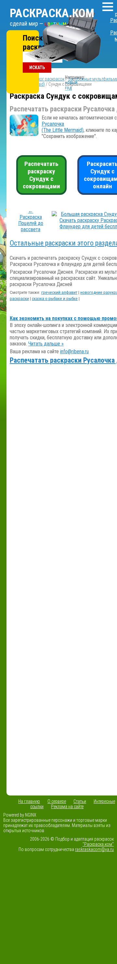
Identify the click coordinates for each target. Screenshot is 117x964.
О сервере (56, 801)
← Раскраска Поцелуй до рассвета (30, 220)
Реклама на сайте (67, 806)
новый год (71, 85)
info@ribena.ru (74, 351)
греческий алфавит (59, 292)
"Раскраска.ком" (98, 844)
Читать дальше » (46, 344)
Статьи (79, 801)
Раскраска (52, 13)
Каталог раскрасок (46, 78)
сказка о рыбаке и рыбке (55, 298)
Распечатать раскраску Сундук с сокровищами (41, 175)
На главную (29, 801)
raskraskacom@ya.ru (94, 849)
